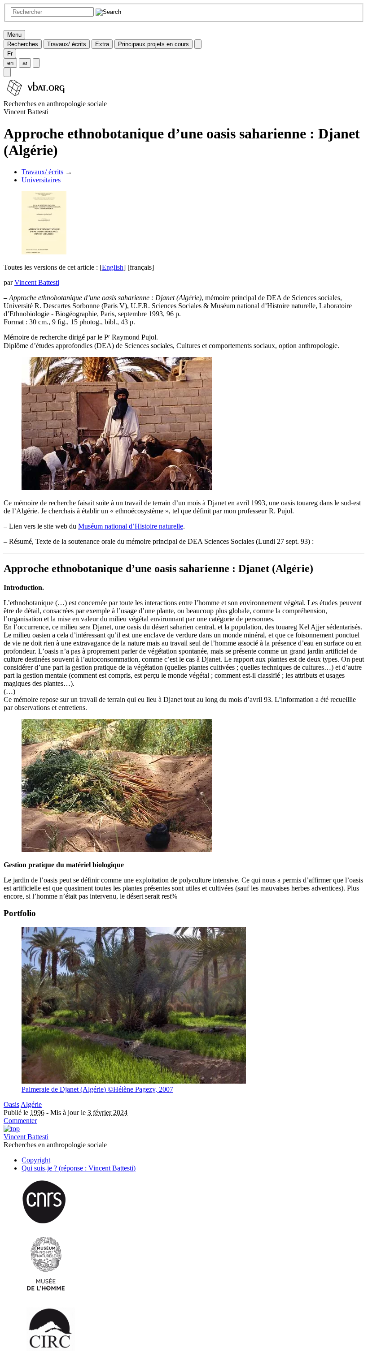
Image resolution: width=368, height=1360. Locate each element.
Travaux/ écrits (66, 44)
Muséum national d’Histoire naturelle (130, 526)
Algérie (31, 1104)
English (112, 267)
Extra (102, 44)
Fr (10, 53)
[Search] (7, 72)
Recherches (22, 44)
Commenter (20, 1120)
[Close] (198, 44)
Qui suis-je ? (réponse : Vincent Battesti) (79, 1168)
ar (24, 63)
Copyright (36, 1160)
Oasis (11, 1104)
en (10, 63)
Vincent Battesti (36, 282)
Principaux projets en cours (153, 44)
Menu (14, 34)
